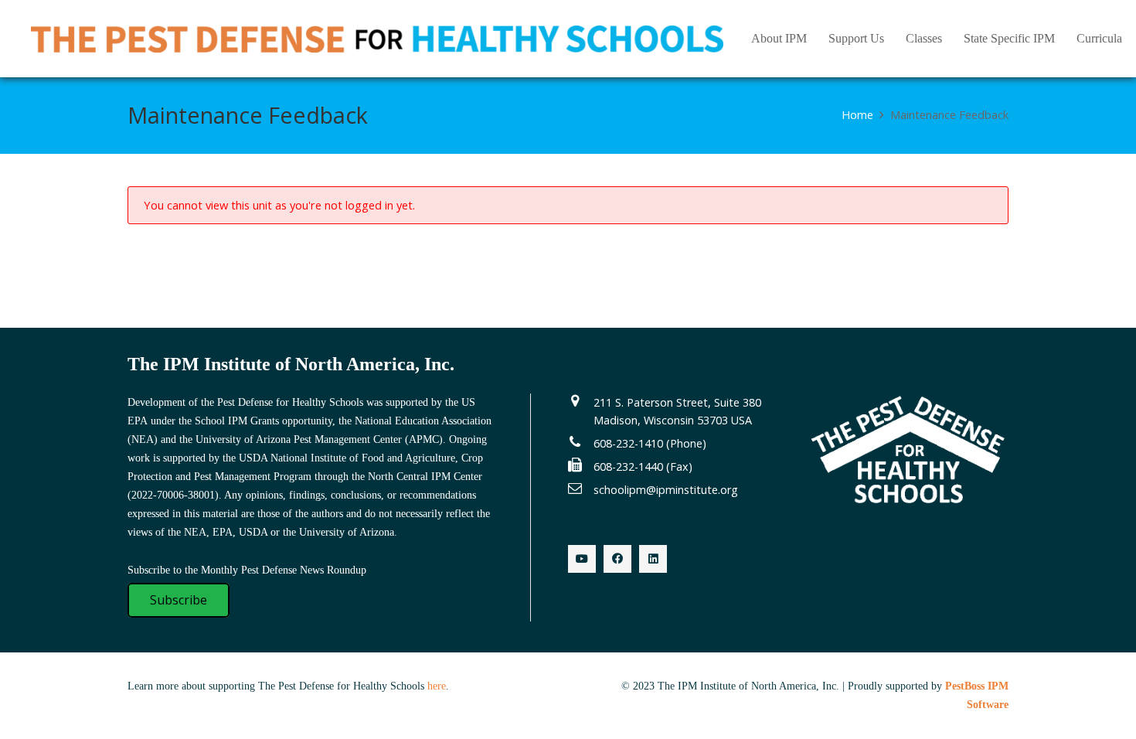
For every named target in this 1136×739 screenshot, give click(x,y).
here (436, 686)
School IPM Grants (237, 421)
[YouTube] (582, 559)
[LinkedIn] (653, 559)
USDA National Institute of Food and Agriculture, (348, 458)
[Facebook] (617, 559)
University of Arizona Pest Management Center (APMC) (319, 439)
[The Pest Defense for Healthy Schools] (377, 39)
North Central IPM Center (425, 476)
